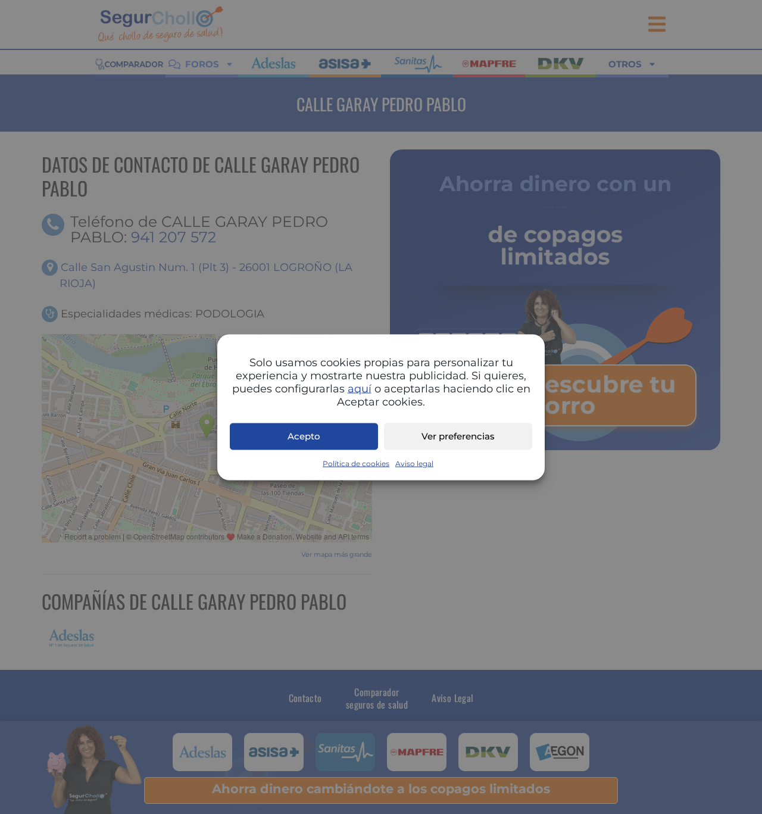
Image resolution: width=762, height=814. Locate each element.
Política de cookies (356, 463)
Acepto (304, 436)
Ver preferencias (458, 436)
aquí (359, 388)
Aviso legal (414, 463)
